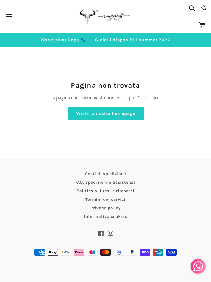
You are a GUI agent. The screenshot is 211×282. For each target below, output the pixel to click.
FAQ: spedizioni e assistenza (105, 182)
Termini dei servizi (105, 199)
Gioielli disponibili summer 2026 (133, 39)
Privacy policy (105, 207)
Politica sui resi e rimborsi (105, 190)
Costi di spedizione (105, 173)
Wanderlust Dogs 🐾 (63, 39)
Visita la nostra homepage (105, 113)
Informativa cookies (105, 216)
